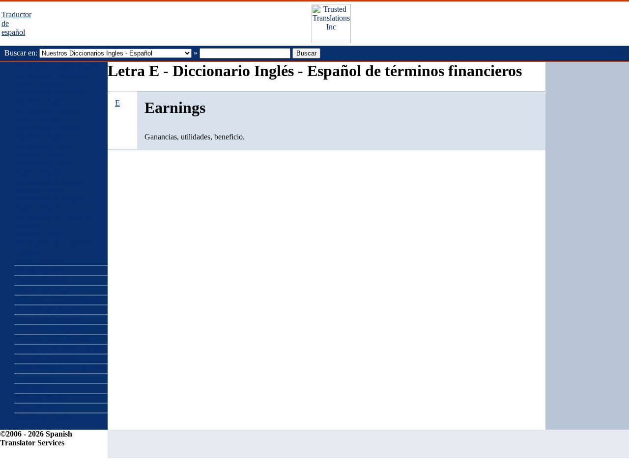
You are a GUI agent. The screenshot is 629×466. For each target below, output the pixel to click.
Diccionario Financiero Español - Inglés (50, 97)
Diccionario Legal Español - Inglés (42, 150)
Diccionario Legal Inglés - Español (42, 167)
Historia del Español (45, 290)
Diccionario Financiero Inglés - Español (50, 79)
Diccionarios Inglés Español (57, 66)
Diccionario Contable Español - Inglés (47, 132)
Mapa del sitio (36, 408)
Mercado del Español (47, 319)
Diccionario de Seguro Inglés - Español (49, 203)
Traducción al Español (49, 329)
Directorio (30, 388)
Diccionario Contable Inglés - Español (47, 114)
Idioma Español (38, 270)
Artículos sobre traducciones (58, 349)
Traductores (32, 378)
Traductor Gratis (39, 398)
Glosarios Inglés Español (52, 339)
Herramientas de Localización (60, 368)
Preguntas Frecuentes (47, 359)
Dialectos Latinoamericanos (57, 300)
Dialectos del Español (48, 309)
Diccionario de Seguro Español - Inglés (49, 185)
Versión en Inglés (42, 417)
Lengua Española (41, 280)
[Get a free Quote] (331, 40)
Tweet (617, 53)
